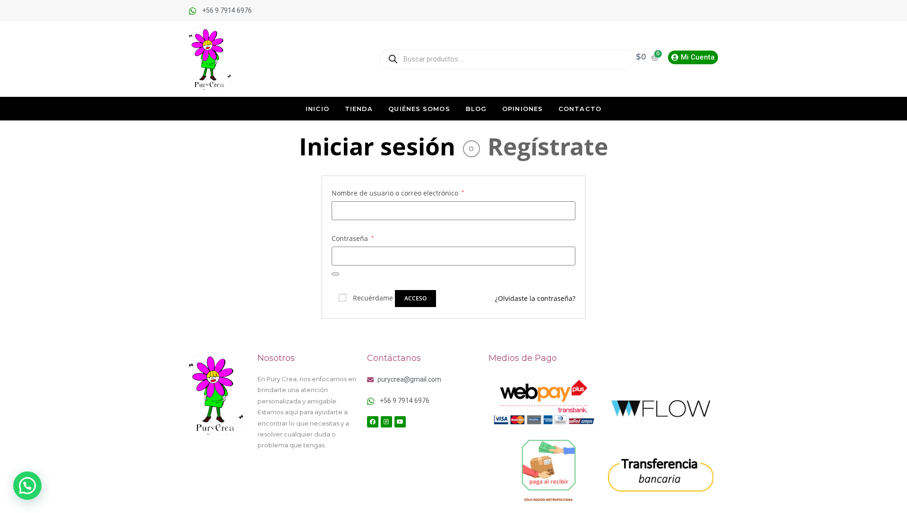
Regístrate (548, 146)
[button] (27, 485)
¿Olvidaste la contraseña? (535, 298)
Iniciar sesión (377, 146)
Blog (476, 108)
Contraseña (353, 237)
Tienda (359, 108)
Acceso (415, 298)
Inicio (317, 108)
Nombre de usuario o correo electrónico (398, 192)
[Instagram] (386, 422)
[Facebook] (372, 422)
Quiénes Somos (419, 108)
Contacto (579, 108)
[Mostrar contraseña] (335, 274)
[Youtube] (400, 422)
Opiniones (522, 108)
